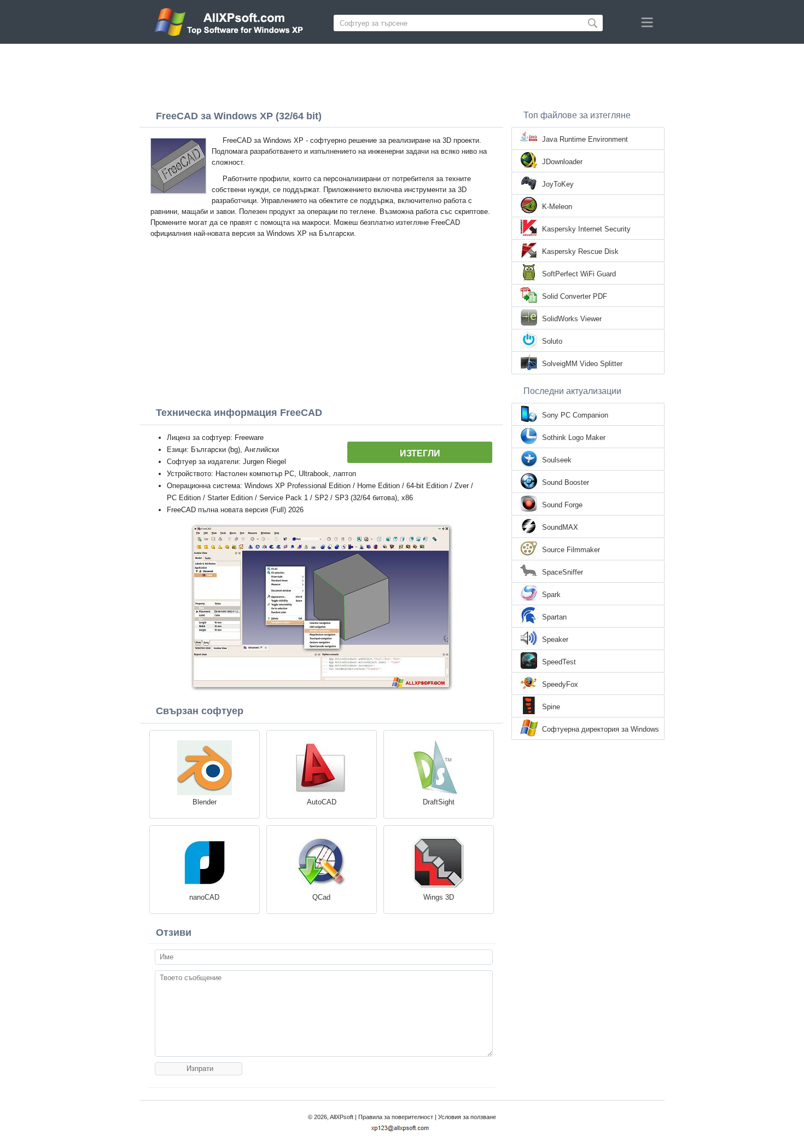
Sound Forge (562, 505)
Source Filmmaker (571, 550)
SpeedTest (559, 662)
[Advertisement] (402, 74)
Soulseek (557, 460)
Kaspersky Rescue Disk (580, 251)
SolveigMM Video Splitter (582, 364)
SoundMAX (560, 527)
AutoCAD (321, 802)
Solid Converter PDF (574, 296)
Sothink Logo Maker (573, 437)
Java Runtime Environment (585, 139)
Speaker (555, 639)
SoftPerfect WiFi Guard (579, 274)
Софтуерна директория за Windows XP (600, 730)
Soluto (552, 341)
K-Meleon (557, 206)
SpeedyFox (560, 684)
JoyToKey (558, 184)
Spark (551, 594)
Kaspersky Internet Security (586, 229)
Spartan (554, 617)
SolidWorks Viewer (572, 319)
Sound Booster (565, 482)
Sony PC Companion (575, 415)
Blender (205, 802)
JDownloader (562, 162)
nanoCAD (204, 897)
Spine (551, 707)
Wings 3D (438, 897)
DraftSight (439, 802)
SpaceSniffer (562, 572)
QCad (321, 897)
